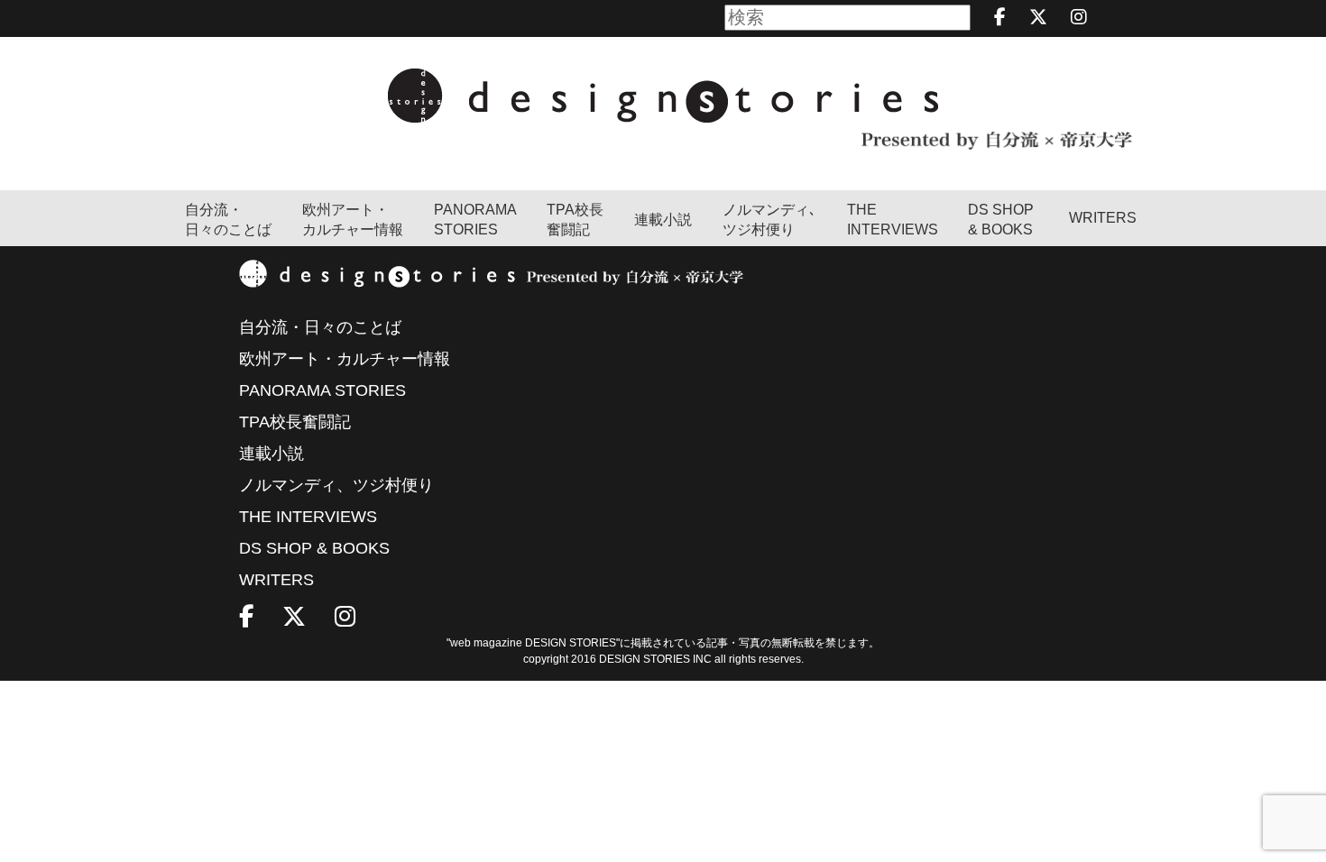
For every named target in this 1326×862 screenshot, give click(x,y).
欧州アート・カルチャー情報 (352, 219)
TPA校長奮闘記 (575, 219)
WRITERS (1103, 217)
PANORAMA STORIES (475, 219)
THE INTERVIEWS (308, 517)
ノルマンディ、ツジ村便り (336, 485)
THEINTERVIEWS (892, 219)
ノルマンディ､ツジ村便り (769, 219)
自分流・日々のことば (228, 219)
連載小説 (663, 219)
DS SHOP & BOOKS (1001, 219)
